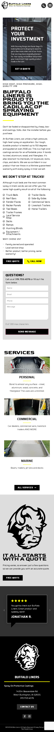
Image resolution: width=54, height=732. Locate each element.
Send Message (27, 331)
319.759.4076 (22, 279)
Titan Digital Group (27, 729)
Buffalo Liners (27, 677)
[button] (50, 5)
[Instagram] (29, 716)
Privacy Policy (38, 727)
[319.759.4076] (43, 5)
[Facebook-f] (25, 716)
